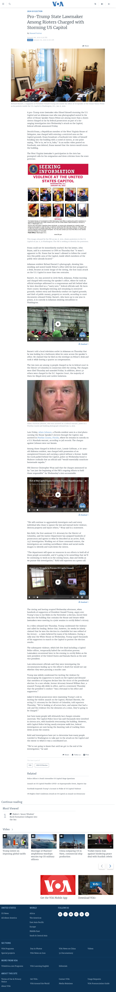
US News (5, 913)
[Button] (85, 46)
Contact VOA (64, 979)
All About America (9, 918)
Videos (90, 949)
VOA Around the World (40, 983)
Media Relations (66, 983)
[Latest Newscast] (109, 4)
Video (6, 829)
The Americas (35, 918)
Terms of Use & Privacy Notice (11, 980)
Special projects (8, 953)
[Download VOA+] (95, 885)
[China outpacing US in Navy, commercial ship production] (72, 841)
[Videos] (102, 4)
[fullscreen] (86, 339)
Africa (32, 913)
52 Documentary (66, 953)
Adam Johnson (45, 432)
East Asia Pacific (37, 922)
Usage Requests (94, 979)
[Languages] (95, 4)
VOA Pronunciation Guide (98, 983)
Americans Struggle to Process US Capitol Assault (51, 568)
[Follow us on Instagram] (76, 914)
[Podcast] (87, 914)
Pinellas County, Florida (48, 438)
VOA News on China (67, 949)
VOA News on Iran (38, 953)
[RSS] (82, 914)
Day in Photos (36, 949)
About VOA (6, 986)
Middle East (35, 931)
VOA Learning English (39, 966)
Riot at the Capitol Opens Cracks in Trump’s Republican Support (57, 481)
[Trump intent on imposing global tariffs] (15, 841)
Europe (33, 927)
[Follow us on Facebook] (60, 914)
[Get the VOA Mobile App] (57, 885)
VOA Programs (7, 949)
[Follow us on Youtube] (71, 914)
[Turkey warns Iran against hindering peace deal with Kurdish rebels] (100, 841)
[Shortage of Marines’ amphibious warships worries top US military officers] (44, 841)
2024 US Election (34, 11)
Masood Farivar (36, 33)
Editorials (63, 966)
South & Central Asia (38, 936)
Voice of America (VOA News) (43, 313)
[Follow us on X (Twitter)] (65, 914)
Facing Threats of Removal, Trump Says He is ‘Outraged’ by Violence (60, 310)
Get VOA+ (34, 979)
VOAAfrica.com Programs (12, 966)
